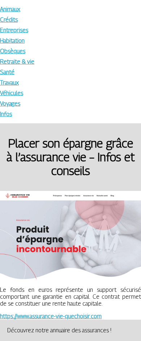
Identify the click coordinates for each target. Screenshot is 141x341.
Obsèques (12, 51)
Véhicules (11, 93)
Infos (6, 114)
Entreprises (14, 30)
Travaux (9, 82)
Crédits (9, 19)
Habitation (12, 40)
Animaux (10, 9)
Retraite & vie (17, 61)
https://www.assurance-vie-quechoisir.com (51, 316)
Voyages (10, 103)
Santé (7, 72)
